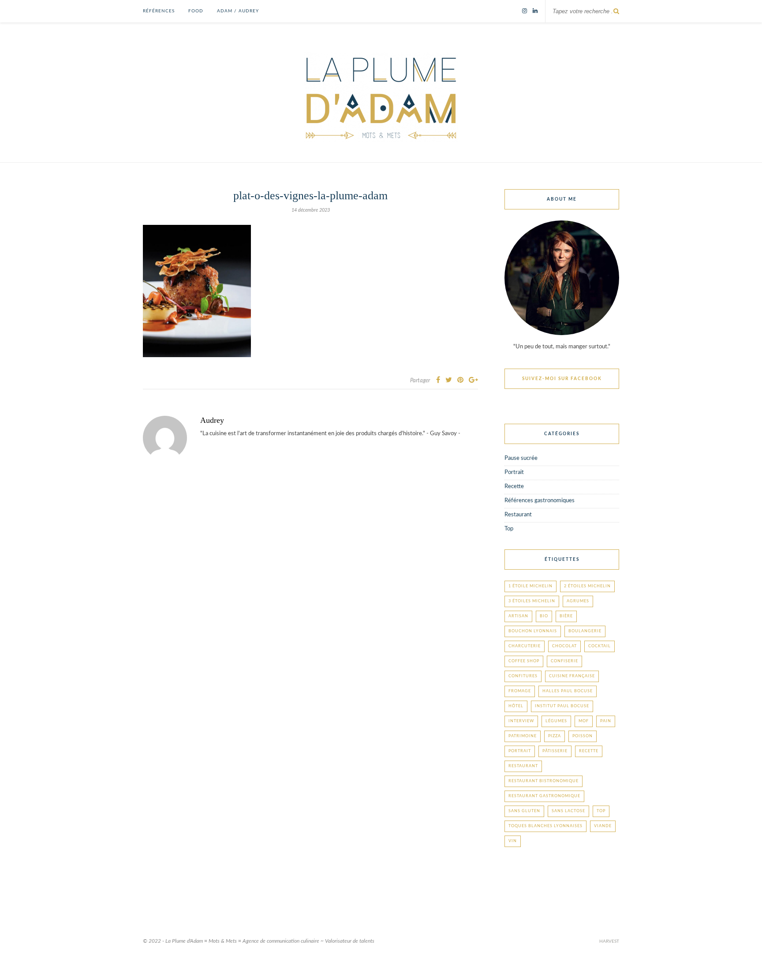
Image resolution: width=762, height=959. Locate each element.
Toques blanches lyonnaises (545, 826)
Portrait (514, 472)
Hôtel (515, 706)
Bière (566, 616)
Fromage (519, 691)
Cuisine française (572, 676)
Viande (603, 826)
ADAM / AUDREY (238, 11)
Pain (605, 721)
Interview (521, 721)
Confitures (523, 676)
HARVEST (609, 941)
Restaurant (518, 515)
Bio (544, 616)
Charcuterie (524, 646)
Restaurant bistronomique (543, 781)
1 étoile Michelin (530, 586)
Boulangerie (584, 631)
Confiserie (564, 661)
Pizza (554, 736)
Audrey (212, 420)
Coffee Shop (523, 661)
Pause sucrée (521, 458)
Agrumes (578, 601)
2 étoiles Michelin (587, 586)
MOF (584, 721)
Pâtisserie (555, 751)
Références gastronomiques (539, 501)
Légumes (556, 721)
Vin (512, 841)
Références (159, 11)
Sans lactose (568, 811)
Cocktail (599, 646)
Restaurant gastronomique (544, 796)
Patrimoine (522, 736)
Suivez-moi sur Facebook (562, 379)
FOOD (195, 11)
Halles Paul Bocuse (567, 691)
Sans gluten (524, 811)
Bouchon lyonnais (532, 631)
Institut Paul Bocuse (562, 706)
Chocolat (564, 646)
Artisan (518, 616)
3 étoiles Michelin (531, 601)
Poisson (582, 736)
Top (508, 529)
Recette (514, 486)
